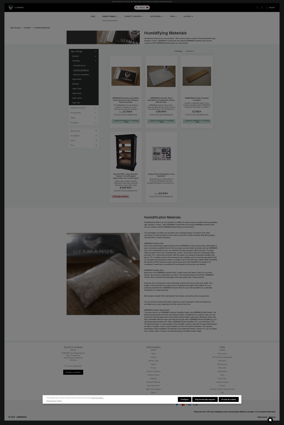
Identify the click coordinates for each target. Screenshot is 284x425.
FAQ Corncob (222, 364)
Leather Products (222, 382)
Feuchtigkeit (74, 136)
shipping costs (221, 412)
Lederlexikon (222, 371)
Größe (72, 140)
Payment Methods (153, 382)
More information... (98, 398)
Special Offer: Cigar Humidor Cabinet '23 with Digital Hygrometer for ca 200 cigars (126, 176)
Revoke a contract (73, 372)
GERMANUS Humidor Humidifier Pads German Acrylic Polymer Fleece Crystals (125, 100)
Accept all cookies (228, 399)
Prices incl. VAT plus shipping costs (125, 114)
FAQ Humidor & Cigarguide (222, 357)
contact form (77, 366)
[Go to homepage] (16, 7)
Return (153, 393)
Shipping (153, 378)
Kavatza (222, 386)
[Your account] (262, 7)
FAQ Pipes (222, 361)
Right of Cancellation (153, 389)
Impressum (262, 417)
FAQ (222, 393)
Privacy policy (51, 401)
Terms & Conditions (153, 371)
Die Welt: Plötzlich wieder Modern (222, 389)
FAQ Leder (222, 368)
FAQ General (222, 354)
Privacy (153, 368)
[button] (96, 51)
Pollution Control (153, 375)
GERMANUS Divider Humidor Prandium (197, 99)
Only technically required (205, 399)
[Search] (257, 7)
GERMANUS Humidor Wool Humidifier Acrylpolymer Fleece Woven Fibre (161, 100)
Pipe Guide (222, 378)
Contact (153, 357)
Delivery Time (153, 361)
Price (72, 145)
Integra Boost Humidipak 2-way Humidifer (161, 175)
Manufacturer (75, 131)
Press (222, 375)
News (153, 354)
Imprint (153, 364)
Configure (185, 399)
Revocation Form (153, 386)
